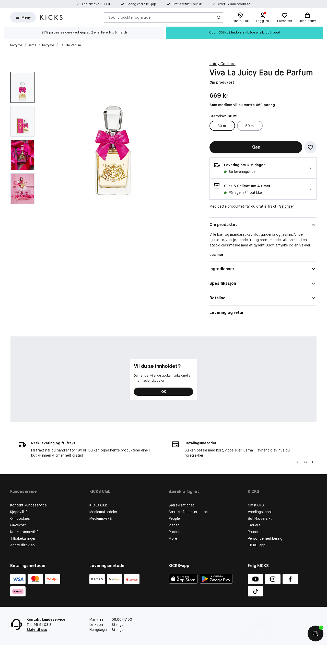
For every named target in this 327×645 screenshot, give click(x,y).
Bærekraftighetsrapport (189, 512)
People (174, 518)
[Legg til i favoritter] (310, 147)
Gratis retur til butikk (187, 4)
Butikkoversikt (260, 518)
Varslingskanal (260, 512)
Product (175, 531)
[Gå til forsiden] (51, 17)
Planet (174, 525)
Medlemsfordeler (103, 512)
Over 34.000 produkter (234, 4)
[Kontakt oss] (315, 633)
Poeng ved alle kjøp (141, 4)
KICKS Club (98, 505)
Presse (253, 531)
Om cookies (20, 518)
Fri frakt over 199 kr (96, 4)
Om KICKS (256, 505)
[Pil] (313, 462)
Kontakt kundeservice (28, 505)
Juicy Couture (222, 63)
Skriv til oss (37, 629)
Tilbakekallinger (23, 538)
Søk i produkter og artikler (130, 17)
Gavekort (18, 525)
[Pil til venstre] (297, 462)
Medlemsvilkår (101, 518)
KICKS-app (256, 545)
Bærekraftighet (181, 505)
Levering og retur (226, 312)
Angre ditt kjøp (22, 545)
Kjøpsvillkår (19, 512)
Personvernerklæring (265, 538)
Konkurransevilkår (25, 531)
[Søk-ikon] (219, 17)
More (173, 538)
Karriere (254, 525)
